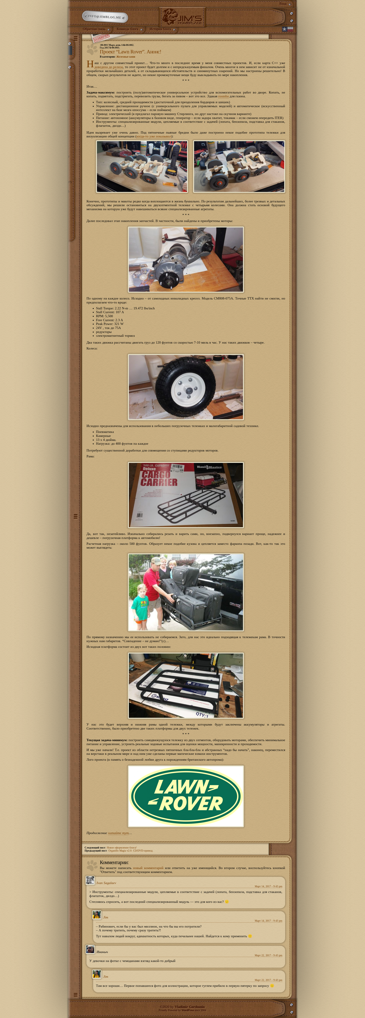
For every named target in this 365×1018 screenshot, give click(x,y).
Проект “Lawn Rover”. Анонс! (130, 52)
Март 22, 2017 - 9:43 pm (268, 955)
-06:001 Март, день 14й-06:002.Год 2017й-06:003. (117, 46)
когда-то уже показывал (153, 136)
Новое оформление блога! (122, 847)
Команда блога (127, 29)
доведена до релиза (108, 67)
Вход (283, 4)
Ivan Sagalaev (106, 883)
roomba (223, 96)
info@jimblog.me (105, 16)
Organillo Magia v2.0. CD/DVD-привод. (130, 850)
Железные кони (125, 56)
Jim (105, 917)
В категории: (117, 56)
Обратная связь (94, 29)
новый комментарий (148, 868)
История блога (160, 29)
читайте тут (118, 833)
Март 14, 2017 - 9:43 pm (268, 886)
